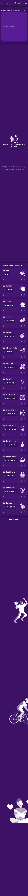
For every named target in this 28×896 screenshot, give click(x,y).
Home (4, 10)
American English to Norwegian (15, 10)
